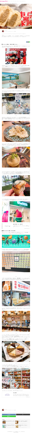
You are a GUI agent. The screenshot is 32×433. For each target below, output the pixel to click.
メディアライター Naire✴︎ (7, 31)
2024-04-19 (6, 409)
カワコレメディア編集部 (13, 31)
